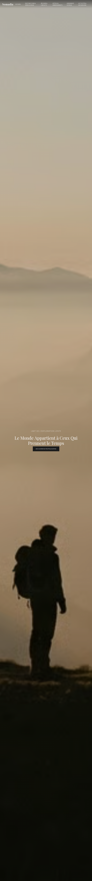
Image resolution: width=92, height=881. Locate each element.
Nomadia (7, 4)
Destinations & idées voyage (30, 4)
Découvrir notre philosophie (46, 449)
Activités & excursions (82, 4)
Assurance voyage (70, 4)
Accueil (18, 4)
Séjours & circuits (44, 4)
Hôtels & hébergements (57, 4)
